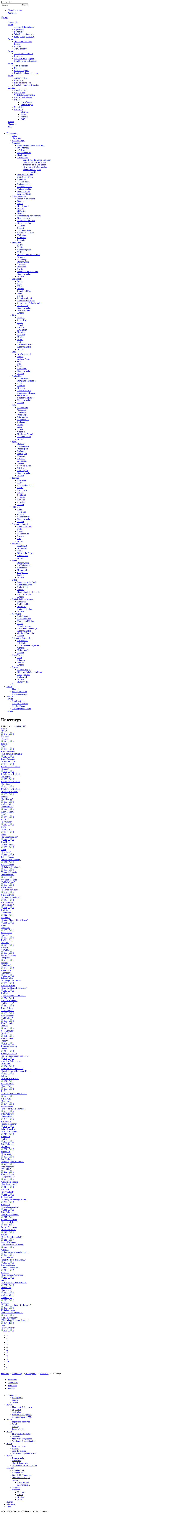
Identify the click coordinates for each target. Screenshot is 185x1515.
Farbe (19, 529)
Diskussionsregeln (19, 694)
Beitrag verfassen (19, 691)
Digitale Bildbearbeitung (22, 599)
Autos (19, 483)
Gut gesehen (22, 572)
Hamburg (21, 211)
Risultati (17, 68)
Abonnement (19, 92)
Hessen (20, 213)
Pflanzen (21, 660)
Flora (14, 351)
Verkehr (20, 589)
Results (17, 44)
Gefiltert (20, 648)
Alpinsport (21, 461)
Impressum (12, 1380)
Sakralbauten (22, 378)
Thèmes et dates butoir (23, 53)
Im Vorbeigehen (24, 565)
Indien (20, 429)
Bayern (20, 201)
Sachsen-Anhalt (24, 230)
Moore (20, 296)
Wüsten (20, 288)
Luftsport (21, 458)
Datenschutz (13, 1382)
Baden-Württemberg (26, 199)
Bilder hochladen (15, 10)
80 (20, 726)
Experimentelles (24, 274)
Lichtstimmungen (24, 585)
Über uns (24, 112)
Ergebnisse (18, 29)
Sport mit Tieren (24, 466)
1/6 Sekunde (22, 150)
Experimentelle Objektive (28, 645)
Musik (20, 269)
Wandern (21, 463)
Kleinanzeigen (27, 104)
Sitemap (11, 1388)
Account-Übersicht (20, 703)
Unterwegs (22, 259)
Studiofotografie (24, 250)
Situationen (22, 568)
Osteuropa (21, 410)
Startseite (5, 1373)
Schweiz (21, 240)
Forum (9, 686)
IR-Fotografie (23, 650)
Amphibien (22, 330)
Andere (20, 276)
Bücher (11, 121)
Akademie (12, 124)
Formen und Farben (25, 621)
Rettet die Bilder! (24, 526)
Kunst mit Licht (24, 619)
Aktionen (16, 143)
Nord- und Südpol (25, 434)
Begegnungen (23, 262)
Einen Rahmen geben (32, 169)
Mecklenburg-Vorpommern (29, 216)
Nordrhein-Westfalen (26, 220)
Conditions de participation (25, 61)
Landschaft (16, 279)
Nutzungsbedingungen (21, 708)
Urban (14, 580)
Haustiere (21, 332)
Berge (19, 281)
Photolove (21, 179)
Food (19, 509)
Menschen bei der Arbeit (27, 271)
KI (13, 684)
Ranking (17, 46)
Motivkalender (23, 191)
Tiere (14, 315)
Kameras (21, 500)
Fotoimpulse (22, 157)
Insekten (21, 318)
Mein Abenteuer (24, 184)
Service (17, 100)
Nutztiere (21, 335)
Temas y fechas (20, 78)
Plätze (19, 551)
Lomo (19, 531)
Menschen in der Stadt (26, 582)
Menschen (16, 242)
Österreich (21, 237)
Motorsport (22, 453)
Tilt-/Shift (21, 643)
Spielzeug (21, 495)
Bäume (20, 356)
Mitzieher (21, 468)
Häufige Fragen (18, 706)
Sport (14, 441)
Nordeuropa (22, 407)
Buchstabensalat (24, 152)
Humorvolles (22, 570)
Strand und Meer (24, 291)
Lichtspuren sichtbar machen (35, 167)
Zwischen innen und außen (34, 165)
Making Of (22, 677)
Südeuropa (22, 412)
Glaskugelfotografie (25, 633)
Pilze (19, 364)
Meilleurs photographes (24, 58)
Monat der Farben (25, 177)
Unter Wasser (17, 655)
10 (8, 1362)
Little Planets (22, 555)
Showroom (16, 138)
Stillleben (16, 507)
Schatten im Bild (30, 172)
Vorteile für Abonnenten (24, 95)
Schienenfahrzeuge (25, 485)
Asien (19, 427)
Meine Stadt (22, 587)
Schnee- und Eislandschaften (29, 303)
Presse (23, 114)
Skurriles (21, 502)
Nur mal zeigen (23, 669)
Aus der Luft (22, 305)
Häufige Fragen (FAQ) (24, 36)
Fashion (20, 252)
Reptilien (21, 327)
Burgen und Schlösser (26, 381)
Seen (19, 284)
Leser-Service (26, 102)
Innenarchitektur (24, 390)
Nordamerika (23, 419)
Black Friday (22, 155)
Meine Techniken (24, 609)
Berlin (20, 203)
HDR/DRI (21, 606)
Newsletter (18, 107)
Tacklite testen (23, 182)
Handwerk (21, 267)
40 (17, 726)
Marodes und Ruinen (26, 393)
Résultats (18, 56)
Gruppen (21, 257)
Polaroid (21, 536)
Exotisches (22, 368)
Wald (19, 293)
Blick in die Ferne (25, 553)
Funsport (21, 456)
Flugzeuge (21, 480)
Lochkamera (22, 640)
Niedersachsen (23, 218)
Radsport (21, 451)
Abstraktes (16, 614)
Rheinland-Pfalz (24, 223)
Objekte (20, 514)
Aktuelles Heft (20, 90)
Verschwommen (24, 626)
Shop (10, 126)
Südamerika (22, 422)
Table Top (21, 512)
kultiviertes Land (24, 298)
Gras (19, 361)
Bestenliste (18, 32)
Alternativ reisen (24, 436)
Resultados (18, 80)
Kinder (20, 247)
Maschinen (22, 490)
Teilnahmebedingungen (24, 34)
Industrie (21, 385)
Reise (14, 405)
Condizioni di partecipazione (26, 73)
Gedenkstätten (23, 395)
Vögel (20, 325)
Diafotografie (23, 534)
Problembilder (23, 604)
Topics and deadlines (23, 41)
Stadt (19, 383)
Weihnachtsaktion (25, 189)
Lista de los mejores (22, 83)
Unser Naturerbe (19, 196)
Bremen (20, 208)
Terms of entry (20, 49)
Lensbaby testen (24, 194)
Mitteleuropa (22, 417)
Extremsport (22, 470)
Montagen (21, 602)
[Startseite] (4, 17)
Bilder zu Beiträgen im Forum (30, 672)
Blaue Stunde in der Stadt (28, 592)
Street (14, 560)
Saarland (21, 225)
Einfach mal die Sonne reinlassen (37, 160)
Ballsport (21, 444)
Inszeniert (21, 264)
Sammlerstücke (23, 517)
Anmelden (12, 13)
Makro (20, 339)
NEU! (14, 135)
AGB (23, 119)
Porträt (20, 245)
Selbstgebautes (23, 674)
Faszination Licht (24, 186)
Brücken (21, 388)
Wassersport (22, 449)
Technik (15, 478)
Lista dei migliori (21, 70)
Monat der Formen (25, 174)
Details (20, 337)
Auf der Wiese (23, 359)
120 (24, 726)
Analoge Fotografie (20, 524)
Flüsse (20, 286)
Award (10, 24)
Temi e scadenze (21, 66)
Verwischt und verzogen (27, 628)
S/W (19, 538)
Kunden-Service (19, 701)
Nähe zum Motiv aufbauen (34, 162)
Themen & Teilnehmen (24, 27)
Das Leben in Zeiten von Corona (31, 145)
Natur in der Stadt (25, 594)
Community (13, 22)
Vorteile (10, 711)
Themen (15, 689)
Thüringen (21, 235)
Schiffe (20, 487)
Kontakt (24, 117)
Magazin (11, 87)
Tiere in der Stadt (24, 344)
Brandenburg (23, 206)
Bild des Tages (18, 140)
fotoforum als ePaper (23, 97)
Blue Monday (23, 148)
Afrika (20, 424)
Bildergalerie (12, 133)
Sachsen (20, 228)
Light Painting (23, 616)
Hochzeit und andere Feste (28, 254)
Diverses (15, 667)
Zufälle (20, 575)
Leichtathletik (23, 446)
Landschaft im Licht (26, 301)
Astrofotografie (23, 310)
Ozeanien (21, 432)
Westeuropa (22, 415)
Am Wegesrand (24, 354)
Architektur (17, 376)
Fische (20, 322)
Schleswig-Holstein (25, 233)
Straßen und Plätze (25, 398)
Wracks (20, 662)
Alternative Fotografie (21, 638)
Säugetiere (21, 320)
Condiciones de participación (26, 85)
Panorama (16, 543)
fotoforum (18, 109)
